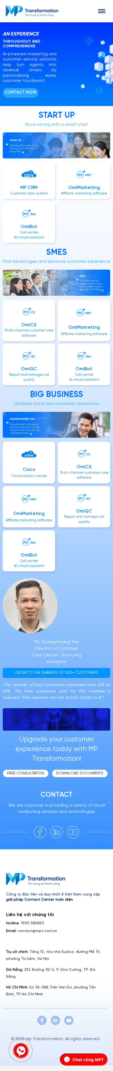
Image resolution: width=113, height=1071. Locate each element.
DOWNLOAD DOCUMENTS (79, 773)
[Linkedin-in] (55, 1020)
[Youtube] (69, 1020)
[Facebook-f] (42, 1020)
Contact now (20, 92)
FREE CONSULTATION (25, 773)
